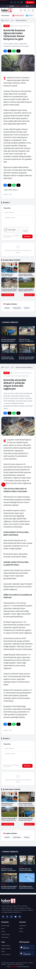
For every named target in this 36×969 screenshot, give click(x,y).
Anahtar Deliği (5, 925)
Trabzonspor (17, 308)
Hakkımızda (22, 925)
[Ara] (25, 10)
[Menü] (29, 10)
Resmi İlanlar (5, 15)
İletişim (21, 928)
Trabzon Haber (5, 934)
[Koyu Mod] (21, 10)
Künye (21, 931)
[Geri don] (3, 485)
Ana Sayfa (6, 20)
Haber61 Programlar (19, 15)
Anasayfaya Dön (28, 294)
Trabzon (26, 308)
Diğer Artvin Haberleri (8, 294)
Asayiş (3, 931)
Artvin (12, 20)
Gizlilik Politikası (5, 945)
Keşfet (31, 2)
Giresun (7, 308)
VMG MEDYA (14, 966)
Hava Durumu (31, 15)
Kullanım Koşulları (6, 948)
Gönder (28, 236)
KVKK (3, 951)
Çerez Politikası (5, 954)
